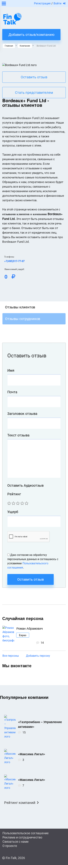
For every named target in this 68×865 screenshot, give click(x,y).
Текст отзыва (18, 435)
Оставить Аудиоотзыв (25, 485)
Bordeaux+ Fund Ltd (46, 46)
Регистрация (42, 3)
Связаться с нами (15, 841)
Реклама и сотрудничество (22, 837)
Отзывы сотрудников (22, 319)
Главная (9, 46)
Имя (10, 370)
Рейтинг (14, 494)
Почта (12, 392)
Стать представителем (34, 92)
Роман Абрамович (29, 628)
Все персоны (10, 655)
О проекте (9, 846)
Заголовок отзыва (22, 414)
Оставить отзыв (34, 77)
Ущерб (12, 512)
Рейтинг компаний (19, 803)
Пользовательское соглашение (25, 833)
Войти (57, 3)
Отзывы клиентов (20, 307)
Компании (25, 46)
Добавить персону (38, 655)
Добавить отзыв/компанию (31, 34)
